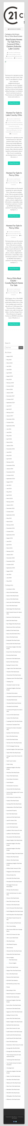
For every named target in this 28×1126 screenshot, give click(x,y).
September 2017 (10, 402)
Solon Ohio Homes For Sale (13, 1028)
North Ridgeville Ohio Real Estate (14, 911)
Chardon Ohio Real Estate (12, 671)
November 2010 (10, 561)
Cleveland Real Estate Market (13, 703)
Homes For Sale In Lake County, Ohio (14, 113)
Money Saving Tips (11, 875)
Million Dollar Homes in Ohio (13, 868)
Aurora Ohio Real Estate (12, 599)
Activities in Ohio (10, 589)
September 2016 (10, 425)
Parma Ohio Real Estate (12, 967)
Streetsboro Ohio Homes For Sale (14, 1044)
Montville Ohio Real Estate (13, 878)
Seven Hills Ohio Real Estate (13, 1018)
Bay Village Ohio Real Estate (13, 623)
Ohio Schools (9, 947)
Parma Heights (10, 957)
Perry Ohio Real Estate (13, 182)
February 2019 (10, 382)
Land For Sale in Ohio (11, 820)
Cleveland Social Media (12, 706)
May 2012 (9, 518)
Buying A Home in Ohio (12, 665)
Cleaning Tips (9, 681)
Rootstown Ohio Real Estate (13, 1008)
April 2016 (9, 439)
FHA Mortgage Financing (12, 746)
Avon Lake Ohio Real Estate (13, 602)
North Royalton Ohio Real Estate (14, 914)
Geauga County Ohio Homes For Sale (14, 756)
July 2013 (8, 485)
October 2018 (10, 386)
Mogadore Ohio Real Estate (13, 871)
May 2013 (9, 491)
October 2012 (10, 511)
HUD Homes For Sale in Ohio (13, 797)
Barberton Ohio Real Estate (13, 617)
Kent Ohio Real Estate (11, 813)
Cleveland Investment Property (14, 696)
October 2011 (10, 531)
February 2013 (10, 501)
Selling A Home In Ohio (12, 1015)
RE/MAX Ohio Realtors (12, 980)
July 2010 (8, 574)
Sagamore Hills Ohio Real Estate (14, 1011)
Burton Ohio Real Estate (12, 661)
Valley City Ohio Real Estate (13, 1076)
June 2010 (8, 577)
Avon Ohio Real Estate (11, 605)
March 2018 (9, 389)
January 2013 (9, 505)
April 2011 (9, 544)
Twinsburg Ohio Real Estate (13, 1059)
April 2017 (9, 409)
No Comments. (18, 58)
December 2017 (10, 396)
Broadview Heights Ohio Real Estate (13, 647)
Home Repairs (9, 782)
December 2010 (10, 558)
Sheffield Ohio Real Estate (12, 1025)
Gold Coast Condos (11, 761)
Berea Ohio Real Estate (12, 637)
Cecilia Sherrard (16, 52)
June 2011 (8, 541)
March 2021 (9, 363)
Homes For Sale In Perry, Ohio (14, 174)
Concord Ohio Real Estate (13, 56)
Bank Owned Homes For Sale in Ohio (14, 613)
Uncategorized (12, 128)
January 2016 (9, 445)
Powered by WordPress (11, 1116)
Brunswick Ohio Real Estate (13, 658)
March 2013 (9, 498)
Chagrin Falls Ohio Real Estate (13, 668)
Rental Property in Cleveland (13, 993)
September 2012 (10, 515)
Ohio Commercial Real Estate (13, 922)
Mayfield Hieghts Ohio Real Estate (13, 849)
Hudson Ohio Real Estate (12, 800)
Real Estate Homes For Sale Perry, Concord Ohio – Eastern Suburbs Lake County (14, 44)
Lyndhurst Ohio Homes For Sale (14, 830)
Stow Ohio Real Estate (11, 1041)
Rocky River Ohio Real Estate (13, 1005)
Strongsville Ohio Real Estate (13, 1051)
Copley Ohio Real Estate (12, 718)
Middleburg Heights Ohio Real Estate (14, 864)
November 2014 (10, 465)
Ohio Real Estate (10, 941)
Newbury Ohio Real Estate (13, 904)
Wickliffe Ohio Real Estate (13, 1092)
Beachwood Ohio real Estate (13, 627)
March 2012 (9, 521)
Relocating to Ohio (11, 990)
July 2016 (8, 429)
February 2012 (10, 525)
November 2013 (10, 472)
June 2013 (8, 488)
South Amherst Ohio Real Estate (14, 1031)
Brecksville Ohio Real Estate (13, 643)
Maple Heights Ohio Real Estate (14, 840)
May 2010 (9, 581)
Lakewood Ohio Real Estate (13, 817)
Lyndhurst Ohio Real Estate (13, 833)
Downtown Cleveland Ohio (13, 724)
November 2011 (10, 528)
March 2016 (9, 442)
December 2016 (10, 419)
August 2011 (9, 538)
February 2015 (10, 462)
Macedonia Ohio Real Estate (13, 837)
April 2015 (9, 458)
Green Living (9, 764)
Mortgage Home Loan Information (11, 885)
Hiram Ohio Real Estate (12, 775)
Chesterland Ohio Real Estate (13, 675)
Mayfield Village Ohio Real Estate (14, 853)
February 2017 (10, 412)
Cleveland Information (11, 693)
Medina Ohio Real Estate (12, 856)
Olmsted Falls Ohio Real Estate (14, 951)
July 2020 (8, 366)
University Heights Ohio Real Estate (13, 1072)
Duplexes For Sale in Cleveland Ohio (13, 728)
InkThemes (14, 1118)
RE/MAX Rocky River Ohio (13, 983)
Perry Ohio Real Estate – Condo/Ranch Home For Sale (14, 281)
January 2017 (9, 415)
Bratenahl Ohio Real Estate (13, 640)
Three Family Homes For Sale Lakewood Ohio (13, 1055)
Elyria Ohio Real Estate (12, 736)
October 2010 (10, 564)
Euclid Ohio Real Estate (12, 739)
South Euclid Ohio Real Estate (13, 1035)
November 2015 (10, 448)
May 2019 (9, 379)
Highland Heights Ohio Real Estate (13, 768)
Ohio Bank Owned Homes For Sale (13, 918)
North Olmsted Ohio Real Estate (14, 908)
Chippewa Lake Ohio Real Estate (14, 678)
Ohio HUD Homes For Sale (13, 934)
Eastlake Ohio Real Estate (12, 732)
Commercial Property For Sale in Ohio (14, 710)
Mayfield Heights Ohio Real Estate (13, 844)
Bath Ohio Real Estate (11, 620)
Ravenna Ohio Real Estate (12, 977)
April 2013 (9, 495)
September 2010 (10, 567)
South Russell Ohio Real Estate (13, 1038)
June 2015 (8, 452)
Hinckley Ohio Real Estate (12, 772)
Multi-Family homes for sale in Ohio (13, 893)
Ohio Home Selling (11, 926)
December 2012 (10, 508)
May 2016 (9, 435)
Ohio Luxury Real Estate (12, 937)
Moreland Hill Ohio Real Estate (14, 881)
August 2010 (9, 571)
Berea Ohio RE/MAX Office (13, 633)
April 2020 (9, 372)
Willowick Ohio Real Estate (15, 132)
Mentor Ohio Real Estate (12, 860)
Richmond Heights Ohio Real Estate (13, 1001)
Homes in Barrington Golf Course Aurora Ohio (14, 793)
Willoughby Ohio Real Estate (13, 1096)
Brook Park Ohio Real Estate (13, 652)
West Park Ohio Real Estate (13, 1086)
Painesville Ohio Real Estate (13, 954)
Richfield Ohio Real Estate (12, 997)
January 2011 (9, 554)
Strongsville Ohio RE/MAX (13, 1048)
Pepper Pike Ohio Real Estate (13, 970)
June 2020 (8, 369)
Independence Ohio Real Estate (14, 807)
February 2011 (10, 551)
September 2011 (10, 534)
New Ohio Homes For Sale (12, 901)
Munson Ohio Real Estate (12, 898)
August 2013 (9, 482)
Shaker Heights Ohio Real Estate (14, 1021)
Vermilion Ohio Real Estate (13, 1079)
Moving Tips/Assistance (12, 889)
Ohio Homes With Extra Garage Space (14, 930)
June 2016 (8, 432)
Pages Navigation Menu (15, 29)
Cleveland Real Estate (11, 699)
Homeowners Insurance (12, 785)
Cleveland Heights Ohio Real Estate (13, 689)
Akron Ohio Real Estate (12, 592)
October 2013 (10, 475)
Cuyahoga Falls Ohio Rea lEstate (14, 721)
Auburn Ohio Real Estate (12, 595)
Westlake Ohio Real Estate (13, 1089)
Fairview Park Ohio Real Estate (14, 742)
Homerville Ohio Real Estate (13, 789)
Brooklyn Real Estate (11, 655)
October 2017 (10, 399)
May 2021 (9, 359)
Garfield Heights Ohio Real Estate (14, 749)
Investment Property (11, 810)
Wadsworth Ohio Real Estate (13, 1082)
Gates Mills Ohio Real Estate (13, 752)
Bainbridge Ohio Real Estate (13, 609)
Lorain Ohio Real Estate (12, 827)
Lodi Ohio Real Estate (11, 823)
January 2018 (9, 392)
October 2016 (10, 422)
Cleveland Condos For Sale (12, 685)
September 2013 (10, 478)
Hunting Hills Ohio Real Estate (13, 804)
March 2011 (9, 548)
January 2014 (9, 468)
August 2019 (9, 376)
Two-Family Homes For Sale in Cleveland (13, 1063)
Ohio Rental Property (11, 944)
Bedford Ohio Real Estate (12, 630)
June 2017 (8, 406)
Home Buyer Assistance (12, 779)
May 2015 (9, 455)
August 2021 (9, 356)
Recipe (8, 987)
